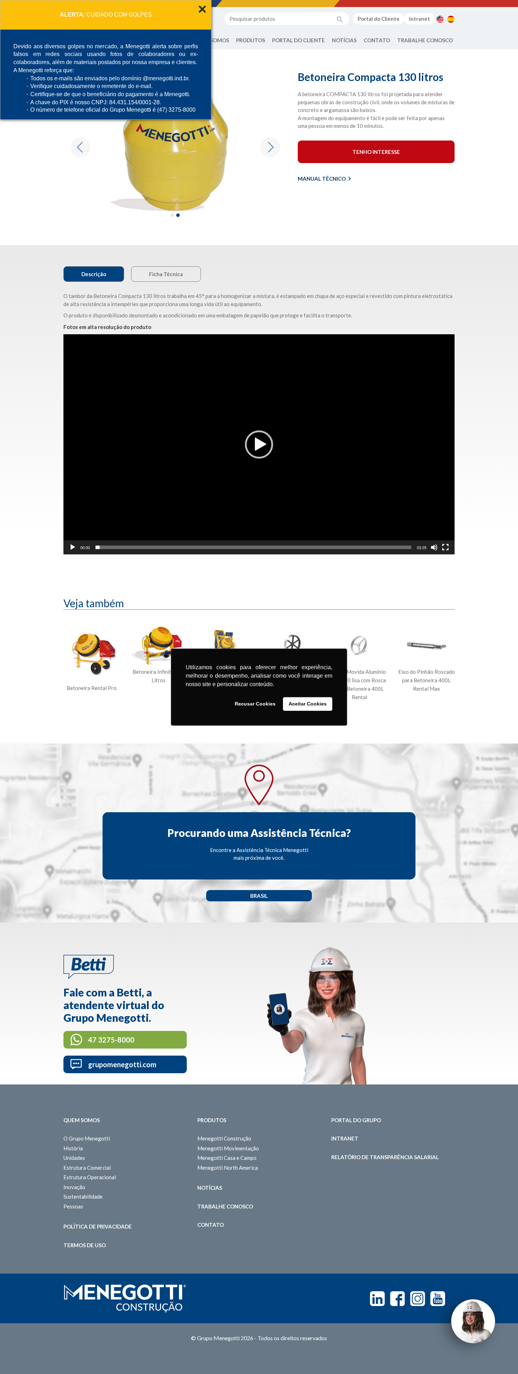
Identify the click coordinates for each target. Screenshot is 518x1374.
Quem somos (81, 1120)
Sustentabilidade (83, 1196)
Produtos (250, 40)
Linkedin (377, 1298)
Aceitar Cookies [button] (308, 704)
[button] (80, 147)
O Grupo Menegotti (86, 1138)
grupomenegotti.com (122, 1064)
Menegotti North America (227, 1167)
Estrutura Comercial (87, 1167)
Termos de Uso (84, 1245)
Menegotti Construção (224, 1138)
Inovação (74, 1187)
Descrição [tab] (93, 274)
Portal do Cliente (379, 18)
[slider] (253, 547)
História (73, 1148)
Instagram (417, 1298)
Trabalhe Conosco (425, 40)
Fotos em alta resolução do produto (107, 327)
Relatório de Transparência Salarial (385, 1157)
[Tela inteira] (445, 547)
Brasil (259, 896)
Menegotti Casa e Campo (227, 1158)
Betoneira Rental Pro (92, 688)
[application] (259, 444)
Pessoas (73, 1206)
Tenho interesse (376, 152)
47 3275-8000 (111, 1040)
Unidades (74, 1158)
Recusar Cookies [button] (255, 704)
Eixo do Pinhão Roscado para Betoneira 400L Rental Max (426, 680)
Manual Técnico (322, 178)
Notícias (344, 40)
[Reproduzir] (72, 547)
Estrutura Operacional (89, 1177)
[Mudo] (434, 547)
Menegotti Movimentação (228, 1148)
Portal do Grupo (356, 1120)
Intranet (419, 18)
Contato (377, 40)
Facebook (397, 1298)
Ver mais (91, 714)
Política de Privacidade (97, 1226)
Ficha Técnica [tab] (166, 274)
